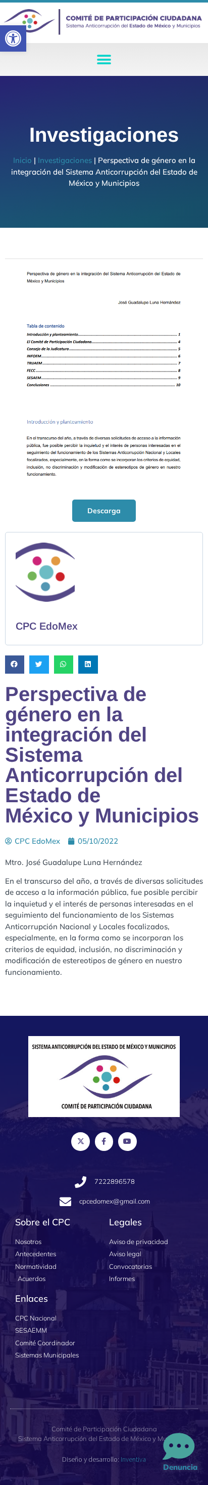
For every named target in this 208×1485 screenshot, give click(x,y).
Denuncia (180, 1467)
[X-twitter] (80, 1141)
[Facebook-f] (104, 1141)
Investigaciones (65, 160)
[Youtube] (127, 1141)
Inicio (22, 160)
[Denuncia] (178, 1447)
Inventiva (133, 1459)
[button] (13, 38)
